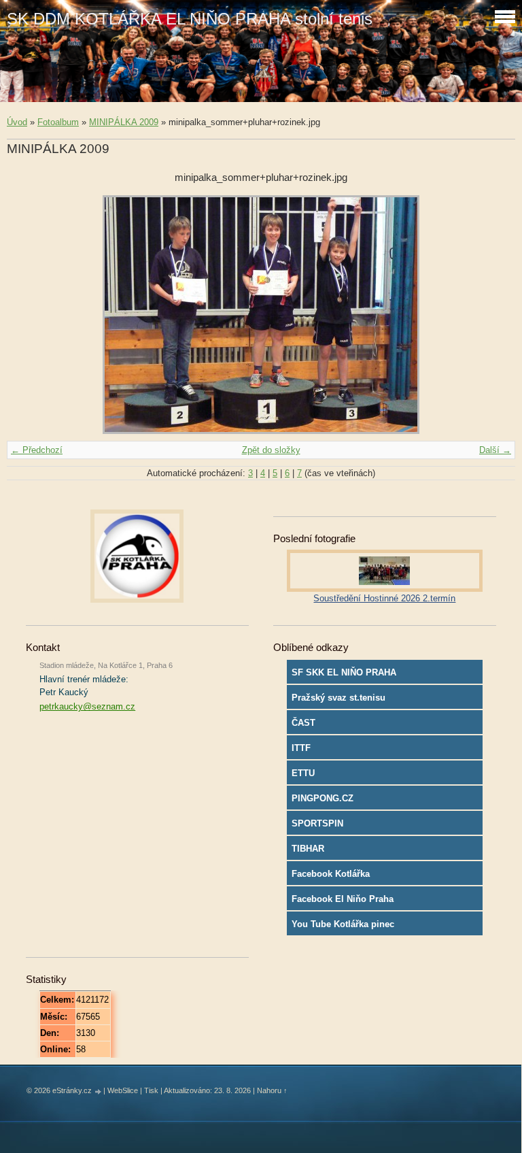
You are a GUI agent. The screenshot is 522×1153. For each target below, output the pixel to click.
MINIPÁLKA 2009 (123, 122)
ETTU (303, 773)
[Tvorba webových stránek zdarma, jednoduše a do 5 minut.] (98, 1091)
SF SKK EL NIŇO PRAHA (344, 672)
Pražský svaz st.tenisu (338, 697)
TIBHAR (308, 848)
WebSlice (122, 1090)
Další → (495, 450)
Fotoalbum (58, 122)
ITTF (301, 748)
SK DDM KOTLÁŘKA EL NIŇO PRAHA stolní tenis (189, 19)
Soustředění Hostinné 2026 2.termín (384, 598)
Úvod (17, 122)
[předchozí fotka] (29, 314)
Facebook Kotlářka (331, 874)
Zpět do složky (271, 450)
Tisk (151, 1090)
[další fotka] (493, 314)
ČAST (303, 723)
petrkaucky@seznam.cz (87, 706)
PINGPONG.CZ (322, 798)
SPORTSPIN (317, 823)
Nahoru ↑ (272, 1090)
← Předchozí (37, 450)
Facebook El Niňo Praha (343, 899)
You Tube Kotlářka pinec (343, 924)
